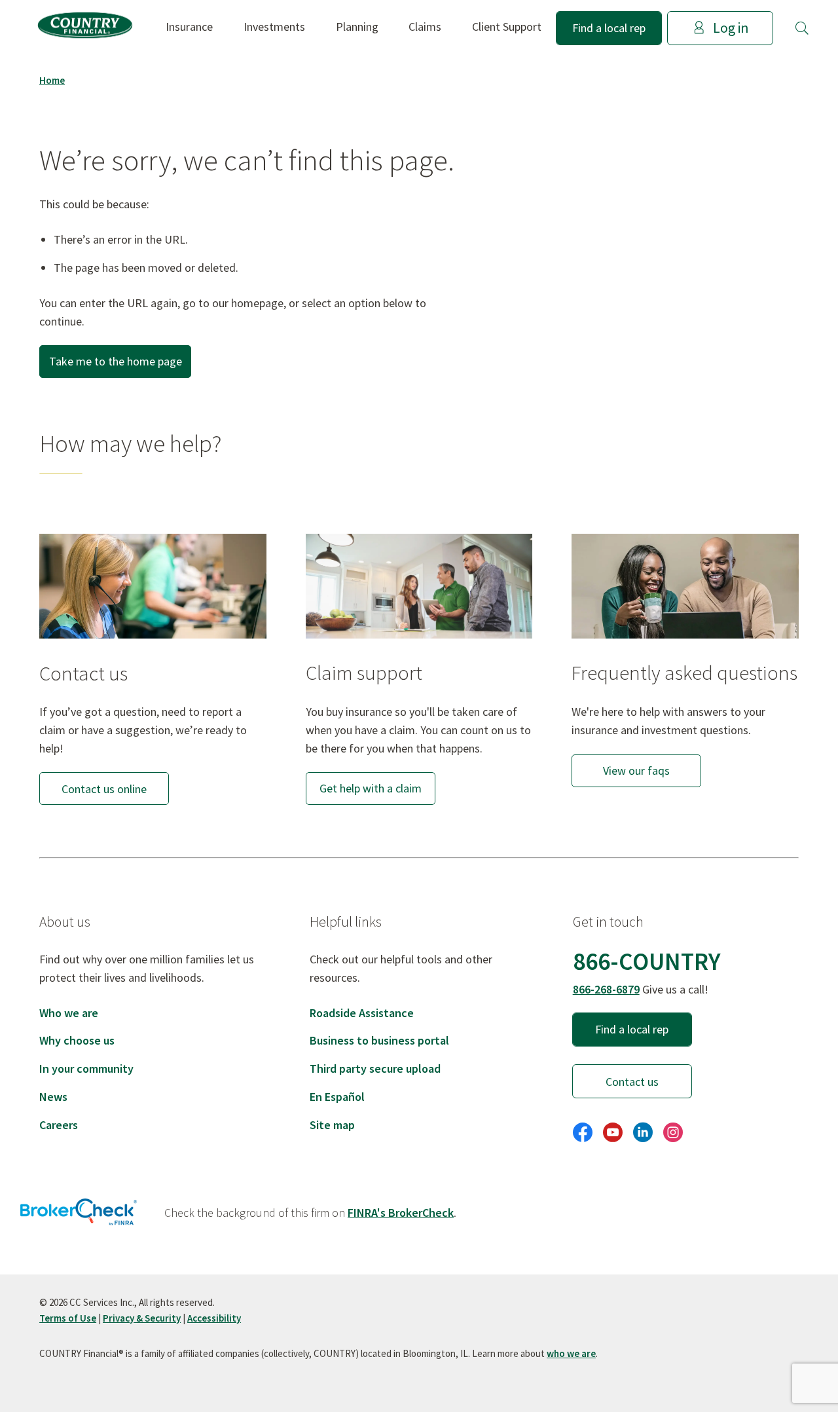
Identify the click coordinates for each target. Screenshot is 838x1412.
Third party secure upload (375, 1068)
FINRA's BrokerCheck (401, 1212)
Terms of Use (67, 1318)
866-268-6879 (606, 989)
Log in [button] (730, 28)
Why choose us (77, 1040)
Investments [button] (274, 26)
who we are (571, 1353)
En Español (337, 1096)
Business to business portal (379, 1040)
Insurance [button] (189, 26)
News (53, 1096)
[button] (802, 28)
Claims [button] (425, 26)
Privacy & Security (142, 1318)
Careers (58, 1124)
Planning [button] (357, 26)
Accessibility (214, 1318)
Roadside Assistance (362, 1012)
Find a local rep (609, 27)
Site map (332, 1124)
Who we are (68, 1012)
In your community (86, 1068)
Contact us (632, 1081)
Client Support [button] (506, 26)
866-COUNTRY (647, 961)
